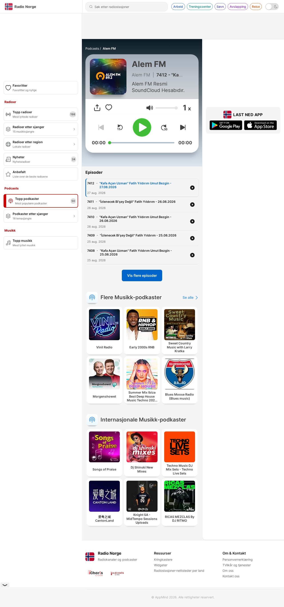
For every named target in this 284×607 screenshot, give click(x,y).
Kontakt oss (231, 576)
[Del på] (97, 108)
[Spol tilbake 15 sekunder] (120, 127)
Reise (256, 6)
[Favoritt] (109, 108)
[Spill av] (142, 127)
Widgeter (160, 565)
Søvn (220, 6)
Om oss (228, 570)
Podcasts (92, 48)
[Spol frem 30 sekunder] (164, 127)
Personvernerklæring (238, 559)
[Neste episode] (182, 127)
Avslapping (238, 6)
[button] (149, 108)
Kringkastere (163, 559)
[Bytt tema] (272, 6)
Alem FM (109, 48)
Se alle (188, 297)
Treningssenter (200, 6)
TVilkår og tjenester (237, 565)
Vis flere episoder (142, 275)
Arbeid (178, 6)
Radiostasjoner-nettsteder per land (179, 570)
